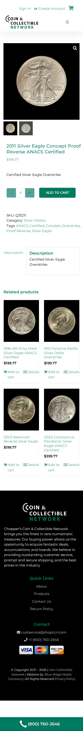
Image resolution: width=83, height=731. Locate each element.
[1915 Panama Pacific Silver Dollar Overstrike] (61, 321)
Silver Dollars (35, 220)
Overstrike (71, 225)
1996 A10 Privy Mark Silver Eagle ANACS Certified (20, 352)
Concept (53, 225)
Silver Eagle (42, 231)
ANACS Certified (30, 225)
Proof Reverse (18, 231)
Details (33, 372)
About (41, 586)
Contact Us (41, 601)
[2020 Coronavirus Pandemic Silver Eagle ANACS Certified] (61, 409)
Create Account (52, 8)
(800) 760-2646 (44, 724)
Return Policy (41, 609)
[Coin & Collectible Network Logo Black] (22, 16)
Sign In (25, 8)
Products (41, 594)
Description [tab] (13, 252)
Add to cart (57, 193)
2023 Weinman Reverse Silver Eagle (21, 439)
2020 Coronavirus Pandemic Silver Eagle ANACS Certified (59, 443)
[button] (75, 47)
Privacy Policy (65, 679)
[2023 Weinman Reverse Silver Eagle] (21, 409)
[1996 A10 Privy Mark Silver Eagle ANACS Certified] (21, 321)
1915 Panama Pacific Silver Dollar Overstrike (61, 352)
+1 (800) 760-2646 (43, 639)
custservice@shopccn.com (43, 632)
